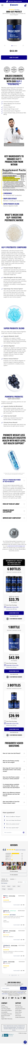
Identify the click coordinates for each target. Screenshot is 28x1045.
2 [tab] (13, 45)
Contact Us (18, 1014)
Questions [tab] (12, 879)
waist (8, 886)
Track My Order (19, 1007)
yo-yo (3, 886)
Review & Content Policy (5, 1016)
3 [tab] (14, 45)
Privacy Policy (20, 992)
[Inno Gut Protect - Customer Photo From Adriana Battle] (14, 868)
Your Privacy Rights (5, 1009)
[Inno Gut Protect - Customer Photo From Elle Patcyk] (24, 864)
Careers (3, 1005)
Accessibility (4, 1012)
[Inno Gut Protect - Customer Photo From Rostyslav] (14, 864)
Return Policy (18, 1012)
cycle (14, 886)
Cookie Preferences (20, 1017)
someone (10, 889)
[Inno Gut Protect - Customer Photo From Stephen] (9, 868)
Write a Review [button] (14, 871)
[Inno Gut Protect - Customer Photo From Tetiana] (9, 864)
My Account (18, 1005)
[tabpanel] (14, 30)
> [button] (18, 975)
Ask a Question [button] (14, 874)
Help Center (18, 1015)
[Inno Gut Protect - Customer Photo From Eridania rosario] (4, 864)
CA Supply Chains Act (6, 1014)
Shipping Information (20, 1009)
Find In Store (18, 1010)
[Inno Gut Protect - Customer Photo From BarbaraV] (19, 864)
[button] (12, 816)
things (3, 889)
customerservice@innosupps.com (16, 546)
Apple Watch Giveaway (6, 1019)
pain (19, 886)
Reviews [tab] (3, 879)
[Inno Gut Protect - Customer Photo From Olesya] (19, 868)
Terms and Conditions (6, 1010)
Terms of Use (4, 994)
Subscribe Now (14, 671)
